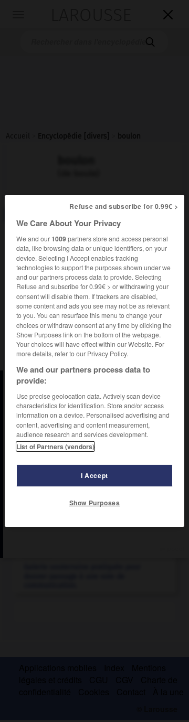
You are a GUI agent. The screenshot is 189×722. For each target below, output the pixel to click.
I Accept (94, 475)
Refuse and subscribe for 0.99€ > (123, 206)
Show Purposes (94, 502)
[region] (94, 361)
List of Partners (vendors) (55, 446)
